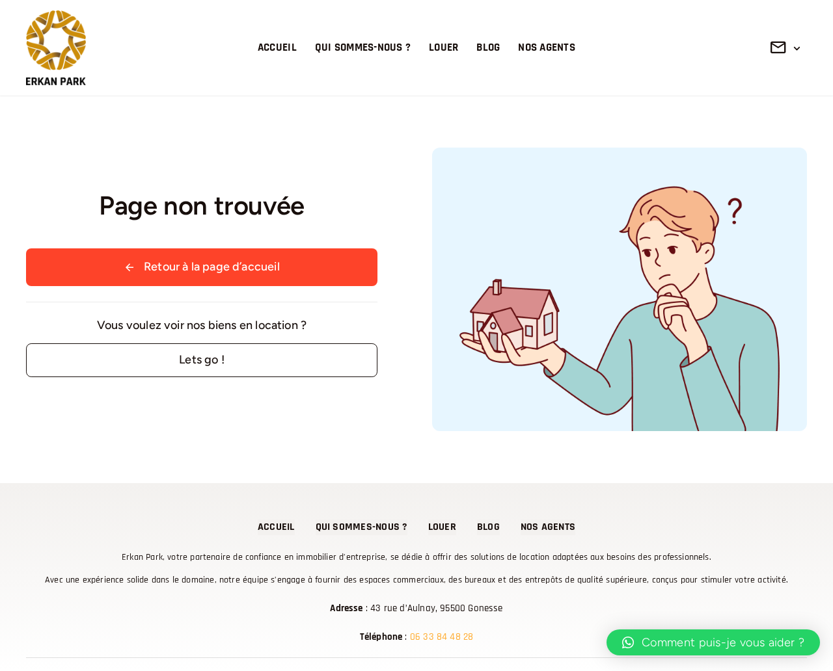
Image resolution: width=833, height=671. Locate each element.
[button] (713, 642)
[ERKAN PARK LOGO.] (56, 16)
